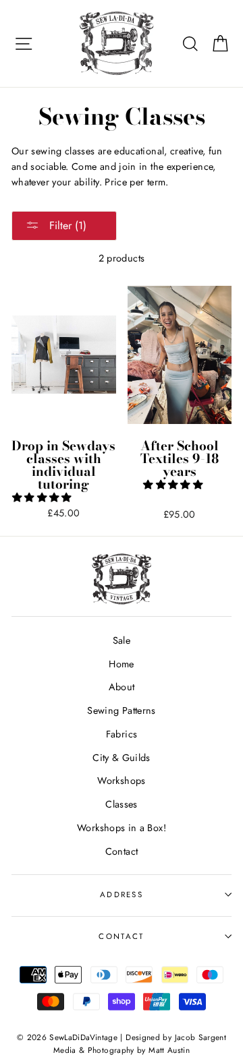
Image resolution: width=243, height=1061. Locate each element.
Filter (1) (66, 225)
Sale (121, 640)
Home (121, 664)
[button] (43, 497)
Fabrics (122, 734)
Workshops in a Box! (121, 828)
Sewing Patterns (121, 710)
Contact (121, 851)
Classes (121, 804)
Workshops (121, 780)
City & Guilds (121, 757)
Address (121, 894)
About (122, 687)
